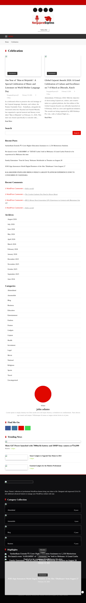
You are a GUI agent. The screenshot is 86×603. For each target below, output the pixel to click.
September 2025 (13, 274)
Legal (10, 350)
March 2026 (12, 244)
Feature (10, 325)
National (11, 360)
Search (8, 128)
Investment (11, 345)
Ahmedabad (12, 290)
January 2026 (12, 254)
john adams (43, 409)
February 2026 (13, 249)
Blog (9, 300)
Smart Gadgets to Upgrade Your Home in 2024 (45, 456)
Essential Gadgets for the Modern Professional (45, 466)
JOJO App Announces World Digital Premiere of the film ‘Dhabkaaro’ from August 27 (35, 166)
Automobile (12, 295)
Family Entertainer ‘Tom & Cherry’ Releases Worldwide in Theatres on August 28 (33, 160)
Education (11, 310)
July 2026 (11, 224)
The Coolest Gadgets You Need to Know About (41, 194)
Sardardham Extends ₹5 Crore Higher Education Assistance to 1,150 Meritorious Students (36, 146)
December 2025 (13, 259)
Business (11, 305)
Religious (11, 365)
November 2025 (13, 264)
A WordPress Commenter (14, 208)
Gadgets (10, 330)
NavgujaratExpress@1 (13, 95)
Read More (8, 121)
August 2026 (12, 219)
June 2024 (11, 279)
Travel (10, 375)
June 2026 (11, 229)
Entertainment (12, 73)
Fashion (10, 320)
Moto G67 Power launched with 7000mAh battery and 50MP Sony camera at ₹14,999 (42, 446)
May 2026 (11, 234)
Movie (10, 355)
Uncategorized (13, 380)
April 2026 (11, 239)
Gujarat (10, 335)
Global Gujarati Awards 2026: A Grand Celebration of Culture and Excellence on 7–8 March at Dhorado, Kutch (62, 84)
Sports (10, 370)
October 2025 (12, 269)
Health (10, 340)
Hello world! (29, 188)
